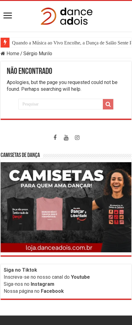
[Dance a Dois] (66, 15)
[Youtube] (66, 138)
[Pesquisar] (108, 104)
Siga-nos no (29, 284)
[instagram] (77, 138)
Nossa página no (34, 291)
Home (12, 53)
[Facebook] (55, 138)
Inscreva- (14, 277)
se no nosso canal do (57, 277)
